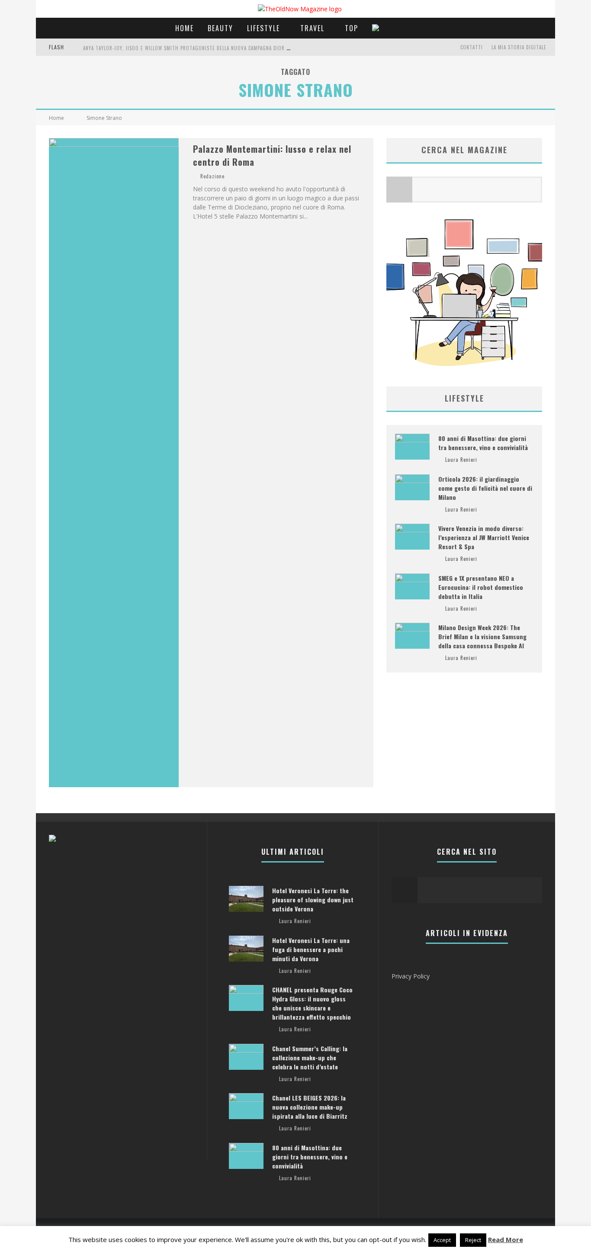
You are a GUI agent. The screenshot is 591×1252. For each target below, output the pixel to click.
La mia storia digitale (518, 47)
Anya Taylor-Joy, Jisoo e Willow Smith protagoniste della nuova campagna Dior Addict (192, 48)
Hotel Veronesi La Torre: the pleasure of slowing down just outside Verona (312, 899)
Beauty (220, 28)
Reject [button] (473, 1240)
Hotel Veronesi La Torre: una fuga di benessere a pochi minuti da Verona (311, 949)
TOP (351, 28)
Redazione (212, 176)
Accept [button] (442, 1240)
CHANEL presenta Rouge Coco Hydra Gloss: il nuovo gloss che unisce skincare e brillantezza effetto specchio (312, 1003)
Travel (312, 28)
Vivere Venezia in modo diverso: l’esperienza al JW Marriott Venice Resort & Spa (483, 537)
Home (184, 28)
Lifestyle (263, 28)
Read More (505, 1239)
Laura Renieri (461, 459)
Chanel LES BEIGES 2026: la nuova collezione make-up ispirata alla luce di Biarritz (309, 1106)
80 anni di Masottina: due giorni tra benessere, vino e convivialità (483, 443)
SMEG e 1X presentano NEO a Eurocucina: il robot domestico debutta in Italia (480, 587)
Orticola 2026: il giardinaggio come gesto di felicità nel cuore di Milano (485, 488)
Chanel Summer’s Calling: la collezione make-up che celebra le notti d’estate (309, 1057)
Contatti (471, 47)
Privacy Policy (411, 976)
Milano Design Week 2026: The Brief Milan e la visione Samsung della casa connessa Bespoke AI (482, 636)
